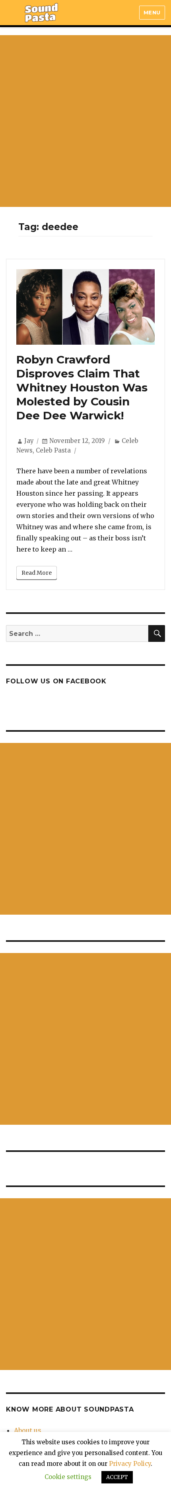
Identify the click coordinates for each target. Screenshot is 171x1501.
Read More (36, 572)
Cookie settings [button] (68, 1477)
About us (27, 1430)
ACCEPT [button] (117, 1477)
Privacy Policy (130, 1463)
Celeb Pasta (53, 450)
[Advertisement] (85, 121)
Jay (29, 441)
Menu (152, 12)
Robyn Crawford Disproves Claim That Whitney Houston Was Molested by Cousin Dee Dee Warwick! (82, 387)
